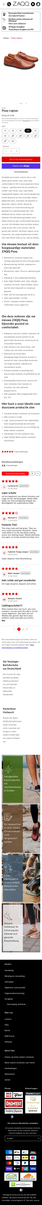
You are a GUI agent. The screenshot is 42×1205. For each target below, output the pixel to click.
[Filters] (32, 474)
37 (5, 131)
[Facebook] (21, 1190)
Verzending (25, 120)
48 (13, 141)
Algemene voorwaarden (15, 987)
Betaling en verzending (15, 976)
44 (20, 136)
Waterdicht (10, 1074)
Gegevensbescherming (14, 993)
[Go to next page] (27, 629)
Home (6, 38)
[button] (9, 4)
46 (36, 136)
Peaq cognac (17, 38)
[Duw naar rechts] (26, 103)
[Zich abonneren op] (38, 1138)
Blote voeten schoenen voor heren (20, 1062)
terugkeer (9, 999)
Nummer (6, 146)
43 (13, 136)
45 (28, 136)
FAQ (7, 1025)
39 (20, 131)
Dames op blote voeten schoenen (19, 1057)
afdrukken (9, 982)
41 (36, 131)
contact (8, 1019)
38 (13, 131)
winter (7, 1080)
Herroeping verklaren (16, 1004)
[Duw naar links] (15, 103)
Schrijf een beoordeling (15, 473)
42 (5, 136)
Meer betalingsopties (21, 171)
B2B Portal (9, 1036)
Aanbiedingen (11, 1068)
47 (5, 141)
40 (28, 131)
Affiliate (8, 1042)
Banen (7, 1030)
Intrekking (9, 970)
